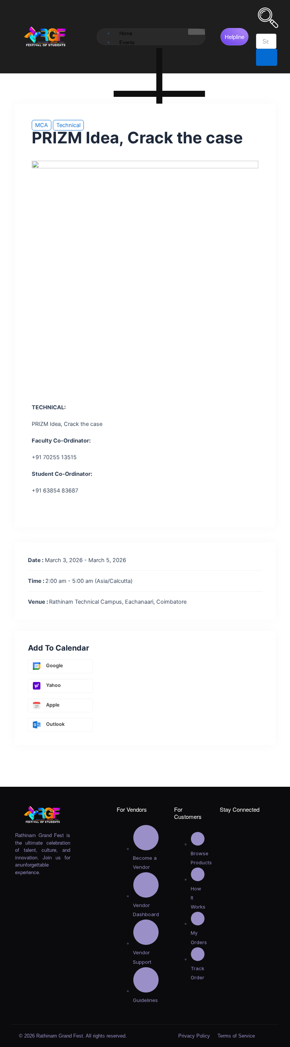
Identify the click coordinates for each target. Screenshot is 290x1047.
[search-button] (266, 57)
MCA (41, 125)
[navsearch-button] (268, 26)
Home (125, 33)
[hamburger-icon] (196, 32)
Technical (68, 125)
